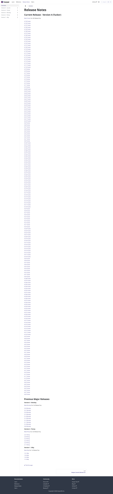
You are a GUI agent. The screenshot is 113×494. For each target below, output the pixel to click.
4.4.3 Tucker (27, 270)
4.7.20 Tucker (27, 47)
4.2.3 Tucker (27, 366)
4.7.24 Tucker (27, 39)
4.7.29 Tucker (27, 29)
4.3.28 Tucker (27, 298)
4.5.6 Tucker (27, 214)
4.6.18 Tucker (27, 105)
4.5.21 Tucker (27, 185)
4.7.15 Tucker (27, 57)
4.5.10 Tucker (27, 207)
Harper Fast (75, 482)
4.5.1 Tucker (27, 224)
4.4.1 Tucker (27, 274)
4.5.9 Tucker (27, 208)
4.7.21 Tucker (27, 45)
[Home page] (25, 6)
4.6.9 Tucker (27, 123)
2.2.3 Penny (27, 438)
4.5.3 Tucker (27, 221)
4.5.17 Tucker (27, 193)
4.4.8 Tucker (27, 260)
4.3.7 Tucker (27, 340)
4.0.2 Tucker (27, 390)
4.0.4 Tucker (27, 386)
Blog (73, 484)
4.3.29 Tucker (27, 296)
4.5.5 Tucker (27, 216)
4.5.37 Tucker (27, 153)
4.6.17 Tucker (27, 107)
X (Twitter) (45, 486)
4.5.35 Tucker (27, 157)
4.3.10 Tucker (27, 334)
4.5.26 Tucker (27, 175)
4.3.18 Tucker (27, 318)
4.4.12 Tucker (27, 252)
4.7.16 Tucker (27, 55)
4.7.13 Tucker (27, 61)
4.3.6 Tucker (27, 342)
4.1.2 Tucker (27, 374)
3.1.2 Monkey (27, 420)
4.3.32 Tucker (27, 290)
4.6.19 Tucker (27, 103)
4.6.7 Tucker (27, 127)
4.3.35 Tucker (27, 284)
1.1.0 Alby (26, 459)
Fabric (32, 2)
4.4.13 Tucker (27, 250)
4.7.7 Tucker (27, 73)
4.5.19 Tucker (27, 189)
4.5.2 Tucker (27, 222)
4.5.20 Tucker (27, 187)
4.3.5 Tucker (27, 344)
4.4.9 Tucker (27, 258)
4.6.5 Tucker (27, 131)
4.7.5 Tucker (27, 77)
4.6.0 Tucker (27, 141)
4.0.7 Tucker (27, 380)
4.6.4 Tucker (27, 133)
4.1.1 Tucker (27, 376)
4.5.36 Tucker (27, 155)
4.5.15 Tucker (27, 197)
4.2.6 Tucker (27, 360)
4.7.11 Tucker (27, 65)
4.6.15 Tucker (27, 111)
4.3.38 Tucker (27, 278)
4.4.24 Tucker (27, 228)
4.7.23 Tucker (27, 41)
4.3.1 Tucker (27, 352)
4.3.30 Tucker (27, 294)
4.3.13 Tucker (27, 328)
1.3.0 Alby (26, 455)
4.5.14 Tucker (27, 199)
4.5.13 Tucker (27, 201)
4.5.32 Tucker (27, 163)
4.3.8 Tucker (27, 338)
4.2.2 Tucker (27, 368)
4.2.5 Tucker (27, 362)
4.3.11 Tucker (27, 332)
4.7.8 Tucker (27, 71)
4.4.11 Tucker (27, 254)
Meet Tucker (27, 18)
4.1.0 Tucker (27, 378)
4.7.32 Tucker (27, 23)
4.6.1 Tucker (27, 139)
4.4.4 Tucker (27, 268)
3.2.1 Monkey (27, 410)
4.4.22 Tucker (27, 232)
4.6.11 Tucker (27, 119)
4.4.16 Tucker (27, 244)
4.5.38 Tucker (27, 151)
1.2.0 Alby (26, 457)
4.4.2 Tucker (27, 272)
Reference (18, 2)
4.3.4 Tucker (27, 346)
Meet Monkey (27, 405)
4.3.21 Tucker (27, 312)
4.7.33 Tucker (27, 21)
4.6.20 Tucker (27, 101)
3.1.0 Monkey (27, 424)
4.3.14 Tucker (27, 326)
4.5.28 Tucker (27, 171)
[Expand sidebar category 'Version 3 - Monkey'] (17, 13)
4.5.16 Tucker (27, 195)
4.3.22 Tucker (27, 310)
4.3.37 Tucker (27, 280)
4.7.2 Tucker (27, 83)
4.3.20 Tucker (27, 314)
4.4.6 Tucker (27, 264)
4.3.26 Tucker (27, 302)
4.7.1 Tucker (27, 85)
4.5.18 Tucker (27, 191)
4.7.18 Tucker (27, 51)
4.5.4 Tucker (27, 218)
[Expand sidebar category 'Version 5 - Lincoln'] (17, 8)
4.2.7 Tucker (27, 358)
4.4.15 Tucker (27, 246)
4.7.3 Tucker (27, 81)
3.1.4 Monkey (27, 416)
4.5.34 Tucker (27, 159)
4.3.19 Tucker (27, 316)
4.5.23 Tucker (27, 181)
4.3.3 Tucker (27, 348)
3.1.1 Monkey (27, 422)
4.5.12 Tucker (27, 203)
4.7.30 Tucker (27, 27)
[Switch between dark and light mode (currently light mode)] (99, 2)
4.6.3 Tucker (27, 135)
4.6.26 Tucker (27, 89)
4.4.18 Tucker (27, 240)
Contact (74, 488)
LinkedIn (45, 484)
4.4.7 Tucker (27, 262)
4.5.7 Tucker (27, 212)
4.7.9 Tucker (27, 69)
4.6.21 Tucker (27, 99)
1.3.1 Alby (26, 453)
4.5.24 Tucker (27, 179)
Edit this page (29, 465)
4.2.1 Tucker (27, 370)
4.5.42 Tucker (27, 143)
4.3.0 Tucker (27, 354)
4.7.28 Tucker (27, 31)
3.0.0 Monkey (27, 426)
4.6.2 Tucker (27, 137)
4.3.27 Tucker (27, 300)
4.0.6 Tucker (27, 382)
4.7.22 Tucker (27, 43)
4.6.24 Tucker (27, 93)
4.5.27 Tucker (27, 173)
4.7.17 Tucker (27, 53)
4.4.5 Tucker (27, 266)
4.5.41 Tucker (27, 145)
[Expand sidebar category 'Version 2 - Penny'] (17, 15)
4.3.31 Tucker (27, 292)
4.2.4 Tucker (27, 364)
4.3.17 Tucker (27, 320)
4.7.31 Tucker (27, 25)
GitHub (94, 2)
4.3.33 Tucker (27, 288)
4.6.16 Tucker (27, 109)
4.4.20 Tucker (27, 236)
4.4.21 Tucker (27, 234)
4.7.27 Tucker (27, 33)
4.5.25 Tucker (27, 177)
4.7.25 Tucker (27, 37)
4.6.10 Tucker (27, 121)
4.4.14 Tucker (27, 248)
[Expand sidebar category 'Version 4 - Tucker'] (17, 10)
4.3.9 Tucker (27, 336)
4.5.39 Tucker (27, 149)
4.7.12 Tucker (27, 63)
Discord (45, 482)
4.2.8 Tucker (27, 356)
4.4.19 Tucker (27, 238)
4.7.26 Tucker (27, 35)
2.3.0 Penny (27, 436)
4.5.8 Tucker (27, 211)
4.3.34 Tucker (27, 286)
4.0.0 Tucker (27, 394)
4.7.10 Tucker (27, 67)
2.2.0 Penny (27, 442)
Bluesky (45, 488)
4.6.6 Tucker (27, 129)
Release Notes (26, 2)
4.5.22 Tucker (27, 183)
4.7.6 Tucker (27, 75)
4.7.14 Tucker (27, 59)
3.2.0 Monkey (27, 412)
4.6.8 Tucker (27, 125)
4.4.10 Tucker (27, 256)
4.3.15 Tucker (27, 324)
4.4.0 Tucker (27, 276)
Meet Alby (26, 450)
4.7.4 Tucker (27, 79)
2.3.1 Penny (27, 435)
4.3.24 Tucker (27, 306)
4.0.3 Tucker (27, 388)
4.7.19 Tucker (27, 49)
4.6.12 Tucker (27, 117)
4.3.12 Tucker (27, 330)
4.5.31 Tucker (27, 165)
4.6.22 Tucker (27, 97)
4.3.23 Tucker (27, 308)
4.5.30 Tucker (27, 167)
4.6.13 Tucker (27, 115)
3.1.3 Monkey (27, 418)
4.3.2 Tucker (27, 350)
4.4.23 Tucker (27, 230)
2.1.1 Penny (27, 444)
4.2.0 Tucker (27, 372)
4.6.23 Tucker (27, 95)
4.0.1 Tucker (27, 392)
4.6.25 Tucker (27, 91)
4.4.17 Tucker (27, 242)
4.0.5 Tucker (27, 384)
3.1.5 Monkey (27, 414)
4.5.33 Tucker (27, 161)
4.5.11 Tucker (27, 204)
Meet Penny (27, 431)
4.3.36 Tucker (27, 282)
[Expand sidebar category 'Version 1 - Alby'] (17, 17)
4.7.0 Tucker (27, 87)
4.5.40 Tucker (27, 147)
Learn (13, 2)
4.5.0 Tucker (27, 226)
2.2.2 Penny (27, 440)
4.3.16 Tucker (27, 322)
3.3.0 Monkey (27, 408)
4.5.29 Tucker (27, 169)
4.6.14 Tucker (27, 113)
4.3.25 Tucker (27, 304)
